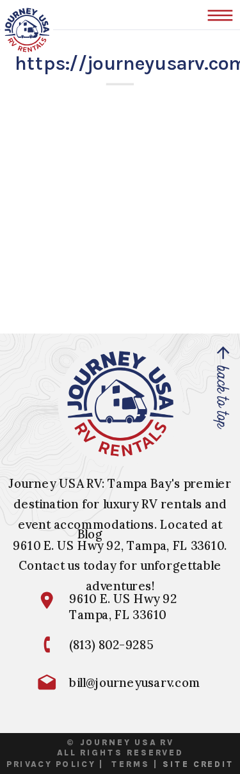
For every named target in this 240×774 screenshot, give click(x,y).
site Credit (199, 763)
